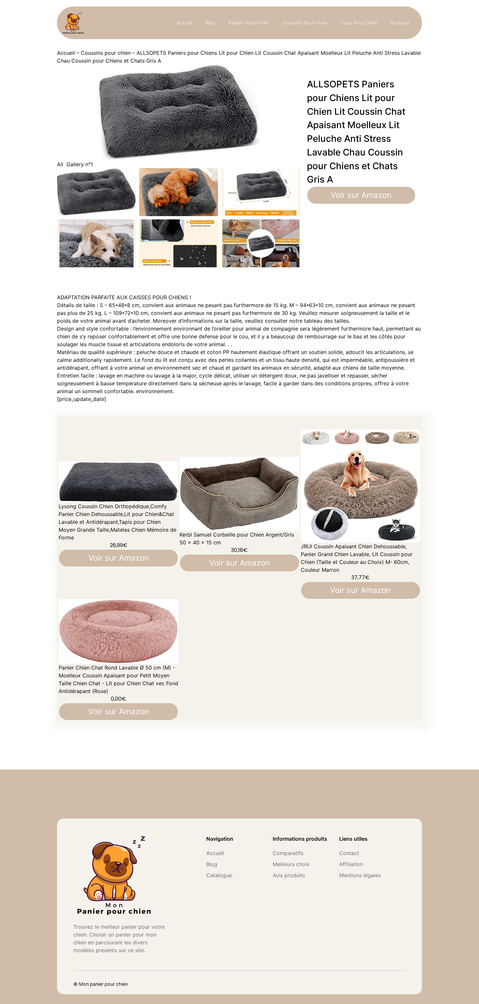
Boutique (400, 22)
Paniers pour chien (248, 22)
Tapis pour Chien (359, 22)
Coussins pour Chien (304, 22)
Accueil (184, 22)
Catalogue (219, 875)
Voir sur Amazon (361, 195)
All (60, 164)
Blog (210, 22)
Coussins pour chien (106, 53)
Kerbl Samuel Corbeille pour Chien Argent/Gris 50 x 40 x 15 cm (237, 538)
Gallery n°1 (79, 164)
